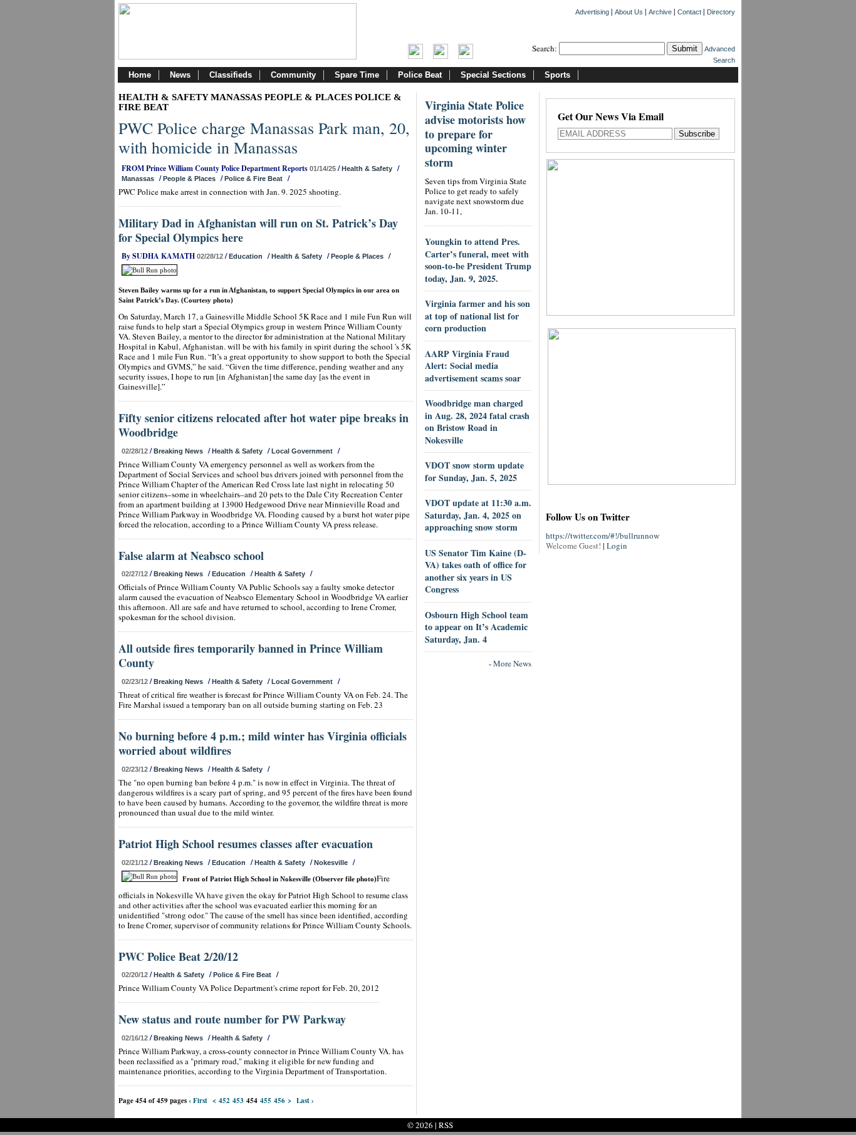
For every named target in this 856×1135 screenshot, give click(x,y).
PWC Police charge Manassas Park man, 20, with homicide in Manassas (264, 137)
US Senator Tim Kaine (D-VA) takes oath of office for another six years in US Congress (475, 571)
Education (246, 256)
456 (279, 1101)
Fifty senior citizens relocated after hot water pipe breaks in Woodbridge (263, 425)
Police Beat (420, 75)
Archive (660, 12)
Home (139, 75)
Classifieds (230, 75)
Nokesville (331, 862)
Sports (557, 75)
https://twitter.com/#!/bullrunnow (602, 535)
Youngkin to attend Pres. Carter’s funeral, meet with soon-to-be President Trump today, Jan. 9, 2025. (478, 260)
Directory (721, 12)
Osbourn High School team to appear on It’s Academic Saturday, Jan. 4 (476, 627)
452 (224, 1101)
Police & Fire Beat (253, 178)
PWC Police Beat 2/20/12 (178, 956)
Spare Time (357, 75)
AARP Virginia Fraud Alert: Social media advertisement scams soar (473, 366)
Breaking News (178, 451)
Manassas (138, 178)
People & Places (189, 178)
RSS (446, 1125)
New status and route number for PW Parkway (232, 1019)
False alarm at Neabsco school (191, 555)
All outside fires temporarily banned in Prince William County (250, 655)
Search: (544, 48)
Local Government (302, 451)
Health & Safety (367, 168)
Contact (689, 12)
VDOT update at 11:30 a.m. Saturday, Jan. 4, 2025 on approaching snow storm (478, 515)
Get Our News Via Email (611, 117)
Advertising (592, 12)
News (180, 75)
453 (238, 1101)
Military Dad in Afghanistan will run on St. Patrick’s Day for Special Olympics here (258, 230)
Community (293, 75)
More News (512, 663)
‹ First (198, 1101)
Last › (305, 1101)
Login (617, 545)
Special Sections (493, 75)
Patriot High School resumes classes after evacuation (245, 844)
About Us (629, 12)
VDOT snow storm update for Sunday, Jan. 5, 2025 (474, 471)
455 (265, 1101)
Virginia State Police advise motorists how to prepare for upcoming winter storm (475, 133)
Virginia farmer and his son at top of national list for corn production (477, 315)
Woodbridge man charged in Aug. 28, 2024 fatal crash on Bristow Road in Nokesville (477, 421)
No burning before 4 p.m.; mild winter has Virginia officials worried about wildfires (262, 743)
